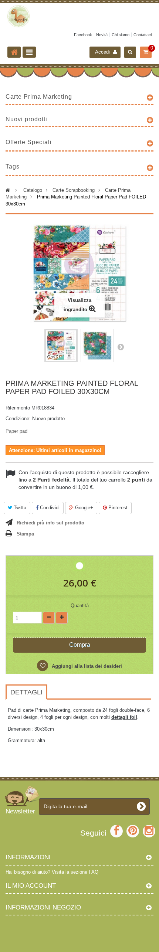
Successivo (120, 346)
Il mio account (31, 885)
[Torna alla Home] (14, 52)
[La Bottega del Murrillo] (79, 16)
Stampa (25, 534)
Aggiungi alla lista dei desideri (86, 666)
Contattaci (142, 35)
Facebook (83, 35)
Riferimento (18, 408)
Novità (102, 35)
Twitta (19, 507)
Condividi (49, 507)
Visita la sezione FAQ (75, 872)
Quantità (80, 605)
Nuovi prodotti (26, 119)
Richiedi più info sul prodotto (50, 523)
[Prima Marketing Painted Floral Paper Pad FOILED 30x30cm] (61, 345)
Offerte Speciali (29, 142)
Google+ (83, 507)
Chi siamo (120, 35)
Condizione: (18, 418)
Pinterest (117, 507)
